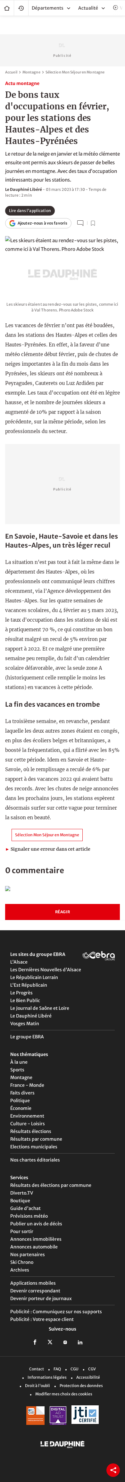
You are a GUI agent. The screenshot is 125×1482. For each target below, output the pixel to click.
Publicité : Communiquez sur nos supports (56, 1312)
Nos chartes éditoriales (35, 1160)
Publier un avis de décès (36, 1224)
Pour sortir (21, 1231)
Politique (20, 1100)
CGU (75, 1369)
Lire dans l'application (30, 210)
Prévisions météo (29, 1216)
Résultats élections (30, 1131)
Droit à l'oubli (37, 1385)
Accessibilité (88, 1377)
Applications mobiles (33, 1283)
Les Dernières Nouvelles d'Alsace (45, 970)
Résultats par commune (36, 1139)
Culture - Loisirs (27, 1124)
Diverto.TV (21, 1193)
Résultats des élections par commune (50, 1185)
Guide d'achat (25, 1208)
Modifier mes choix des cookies (63, 1394)
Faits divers (22, 1093)
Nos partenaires (27, 1254)
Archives (19, 1270)
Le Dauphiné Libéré (31, 1016)
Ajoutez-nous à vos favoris (42, 223)
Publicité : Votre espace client (42, 1319)
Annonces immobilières (36, 1239)
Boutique (20, 1201)
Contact (36, 1369)
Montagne (31, 72)
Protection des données (81, 1385)
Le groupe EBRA (27, 1037)
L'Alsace (19, 962)
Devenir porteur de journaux (41, 1298)
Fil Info (21, 8)
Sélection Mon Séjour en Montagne (75, 72)
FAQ (57, 1369)
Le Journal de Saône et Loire (39, 1008)
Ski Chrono (21, 1262)
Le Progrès (21, 993)
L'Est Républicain (28, 985)
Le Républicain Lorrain (34, 977)
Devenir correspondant (35, 1291)
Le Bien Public (25, 1000)
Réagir (62, 911)
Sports (17, 1070)
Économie (20, 1108)
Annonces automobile (34, 1247)
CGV (92, 1369)
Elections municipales (33, 1147)
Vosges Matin (24, 1023)
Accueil (7, 8)
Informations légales (47, 1377)
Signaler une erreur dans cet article (47, 849)
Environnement (27, 1116)
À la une (19, 1062)
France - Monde (27, 1085)
